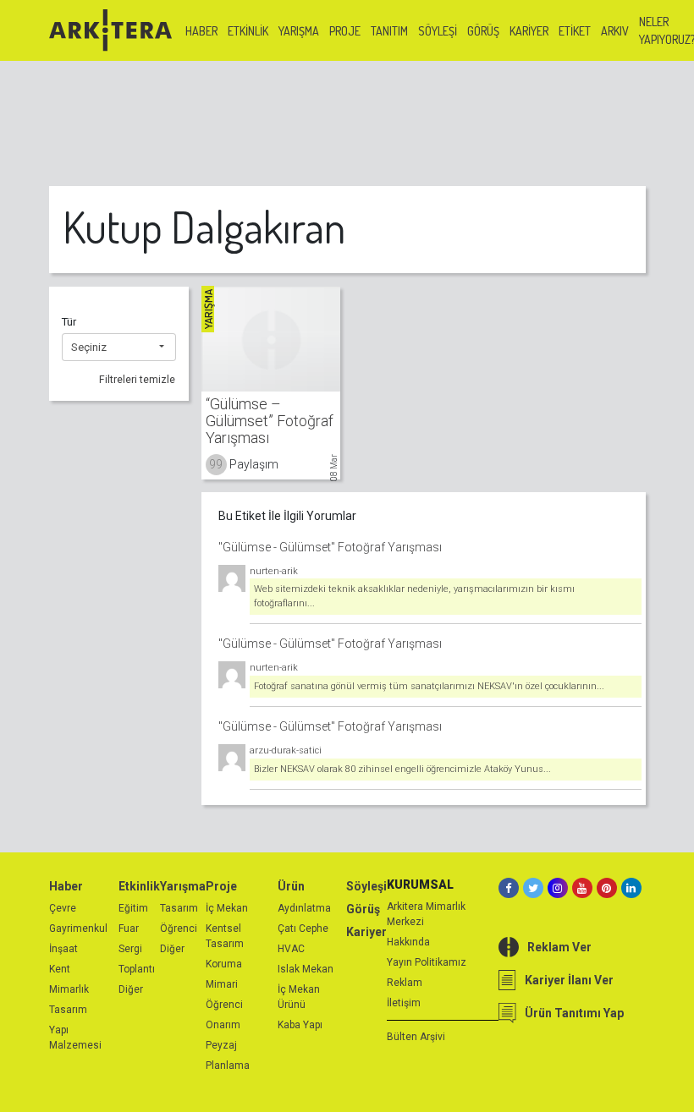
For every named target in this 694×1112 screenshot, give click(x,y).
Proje (345, 31)
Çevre (62, 908)
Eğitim (133, 908)
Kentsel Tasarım (225, 936)
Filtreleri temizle (137, 380)
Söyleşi (437, 31)
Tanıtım (389, 31)
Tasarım (68, 1010)
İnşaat (63, 949)
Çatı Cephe (303, 928)
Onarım (223, 1025)
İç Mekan (227, 908)
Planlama (228, 1065)
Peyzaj (221, 1045)
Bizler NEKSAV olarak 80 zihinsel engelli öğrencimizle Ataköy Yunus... (402, 769)
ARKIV (615, 31)
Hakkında (408, 942)
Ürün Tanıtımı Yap (574, 1013)
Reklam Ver (559, 947)
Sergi (130, 949)
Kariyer (528, 31)
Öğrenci (178, 928)
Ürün (291, 886)
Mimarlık (69, 989)
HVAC (291, 949)
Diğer (130, 989)
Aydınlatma (304, 908)
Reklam (404, 983)
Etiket (575, 31)
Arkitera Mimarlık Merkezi (426, 914)
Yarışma (298, 31)
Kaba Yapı (300, 1025)
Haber (201, 31)
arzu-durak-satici (286, 750)
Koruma (224, 964)
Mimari (222, 984)
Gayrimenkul (78, 928)
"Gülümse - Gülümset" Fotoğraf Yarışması (330, 547)
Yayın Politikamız (426, 962)
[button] (119, 347)
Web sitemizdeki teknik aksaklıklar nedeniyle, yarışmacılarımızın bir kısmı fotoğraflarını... (414, 596)
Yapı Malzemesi (75, 1037)
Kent (59, 969)
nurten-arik (274, 571)
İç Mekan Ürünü (299, 997)
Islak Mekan (305, 969)
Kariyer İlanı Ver (569, 980)
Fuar (128, 928)
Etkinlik (248, 31)
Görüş (483, 31)
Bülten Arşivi (416, 1037)
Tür (69, 321)
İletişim (404, 1003)
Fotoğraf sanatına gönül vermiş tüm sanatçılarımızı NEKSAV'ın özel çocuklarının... (429, 686)
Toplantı (136, 969)
